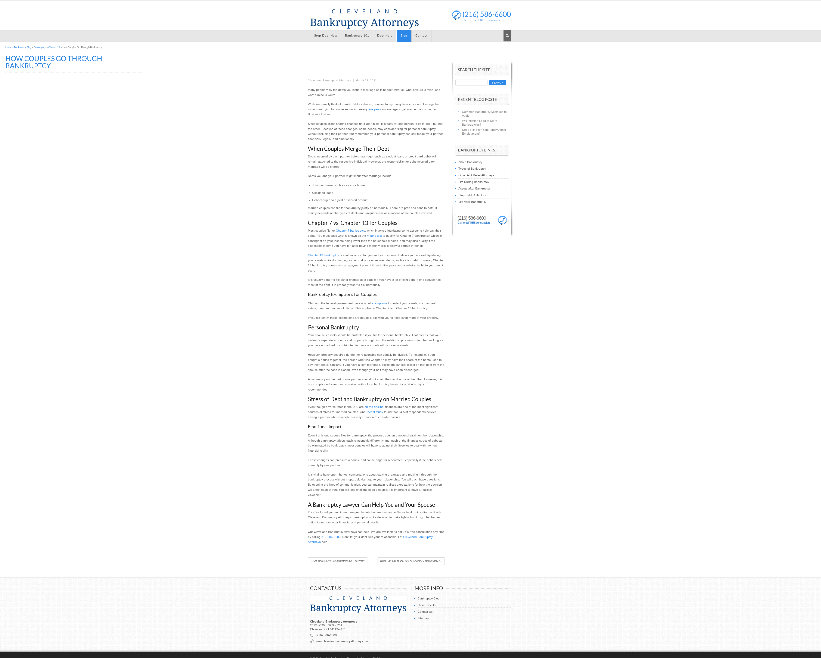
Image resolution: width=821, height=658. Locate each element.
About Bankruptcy (470, 162)
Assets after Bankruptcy (474, 188)
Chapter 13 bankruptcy (323, 255)
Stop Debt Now (325, 35)
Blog (403, 35)
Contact (421, 35)
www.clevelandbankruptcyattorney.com (342, 641)
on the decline (374, 406)
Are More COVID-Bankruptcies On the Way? (337, 561)
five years (374, 109)
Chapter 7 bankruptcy (350, 230)
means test (374, 235)
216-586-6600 (331, 537)
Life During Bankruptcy (473, 182)
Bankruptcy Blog (22, 47)
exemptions (379, 303)
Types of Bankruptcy (472, 168)
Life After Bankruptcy (472, 201)
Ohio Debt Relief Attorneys (476, 175)
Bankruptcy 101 (357, 35)
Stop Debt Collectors (472, 195)
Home (8, 47)
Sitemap (423, 618)
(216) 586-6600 (486, 15)
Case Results (427, 605)
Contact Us (425, 611)
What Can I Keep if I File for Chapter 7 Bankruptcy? (411, 561)
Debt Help (385, 35)
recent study (374, 412)
